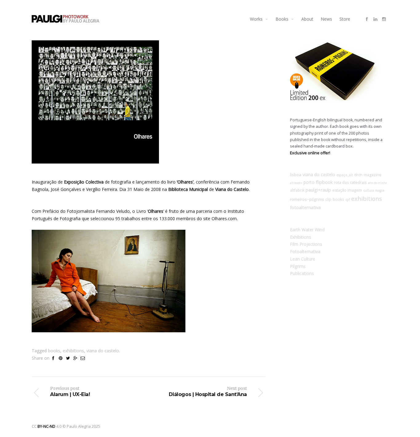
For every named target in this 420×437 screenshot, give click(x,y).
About (307, 19)
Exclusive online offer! (310, 153)
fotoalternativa (305, 207)
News (326, 19)
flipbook (324, 182)
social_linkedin (375, 19)
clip (328, 199)
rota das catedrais (350, 182)
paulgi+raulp (318, 190)
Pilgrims (298, 266)
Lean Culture (302, 259)
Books (281, 19)
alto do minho (377, 183)
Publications (302, 273)
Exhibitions (300, 237)
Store (344, 19)
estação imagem (347, 190)
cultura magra (373, 190)
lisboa (295, 174)
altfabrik (297, 190)
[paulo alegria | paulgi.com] (65, 19)
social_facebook (367, 19)
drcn (358, 174)
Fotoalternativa (305, 251)
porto (309, 182)
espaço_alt (344, 175)
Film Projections (306, 244)
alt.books (296, 183)
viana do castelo (102, 351)
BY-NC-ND (46, 426)
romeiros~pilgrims (307, 199)
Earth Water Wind (307, 230)
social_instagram (384, 19)
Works (256, 19)
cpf (347, 199)
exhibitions (73, 351)
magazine (373, 174)
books (54, 351)
